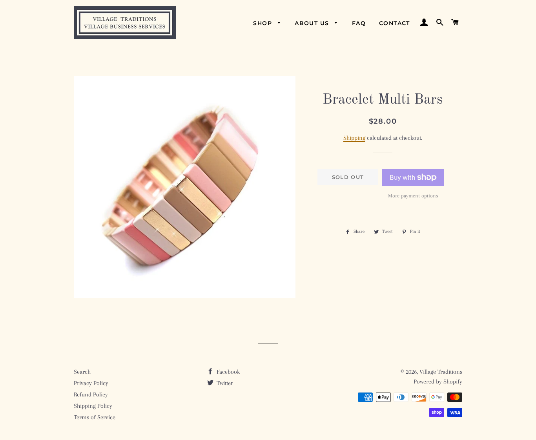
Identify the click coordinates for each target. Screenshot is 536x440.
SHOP (263, 23)
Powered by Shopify (438, 381)
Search (82, 371)
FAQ (359, 23)
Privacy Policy (91, 383)
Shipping (354, 137)
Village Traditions (440, 371)
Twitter (224, 383)
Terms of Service (94, 417)
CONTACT (394, 23)
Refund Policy (91, 394)
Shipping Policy (93, 405)
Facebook (227, 371)
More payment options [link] (413, 196)
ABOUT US (313, 23)
